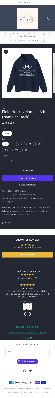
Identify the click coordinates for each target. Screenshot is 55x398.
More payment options (27, 185)
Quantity (5, 156)
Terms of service (26, 392)
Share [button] (7, 222)
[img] (27, 274)
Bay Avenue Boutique (17, 388)
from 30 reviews (26, 278)
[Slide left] (22, 103)
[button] (5, 18)
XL (30, 144)
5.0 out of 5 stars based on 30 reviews (27, 332)
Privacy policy (13, 392)
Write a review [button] (27, 254)
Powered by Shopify (32, 388)
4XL (16, 150)
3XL (6, 150)
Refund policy (46, 388)
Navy (7, 133)
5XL (27, 150)
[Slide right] (33, 103)
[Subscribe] (47, 352)
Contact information (42, 392)
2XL (40, 144)
